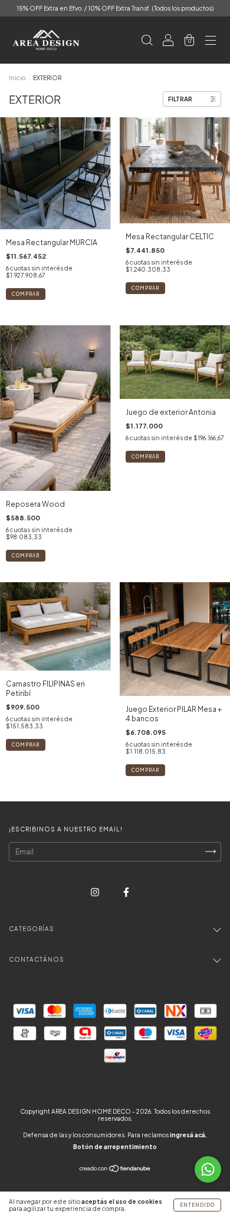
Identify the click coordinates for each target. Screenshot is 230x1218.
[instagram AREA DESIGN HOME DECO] (95, 891)
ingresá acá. (188, 1134)
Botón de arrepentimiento (115, 1146)
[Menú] (210, 41)
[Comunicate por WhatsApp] (208, 1169)
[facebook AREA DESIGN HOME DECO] (126, 891)
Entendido (197, 1205)
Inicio (17, 77)
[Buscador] (147, 41)
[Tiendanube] (115, 1169)
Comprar (26, 556)
